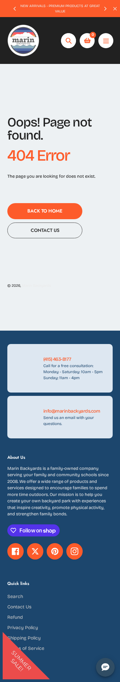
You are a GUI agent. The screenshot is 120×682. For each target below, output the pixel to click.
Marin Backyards (36, 285)
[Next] (105, 8)
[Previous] (15, 8)
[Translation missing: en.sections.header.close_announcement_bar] (115, 8)
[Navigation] (105, 40)
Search (15, 596)
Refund (15, 617)
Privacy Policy (22, 627)
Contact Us (19, 607)
